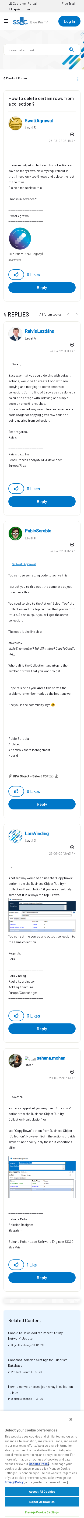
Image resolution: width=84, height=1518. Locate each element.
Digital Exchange (21, 1344)
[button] (16, 274)
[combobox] (42, 49)
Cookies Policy (39, 1464)
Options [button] (77, 78)
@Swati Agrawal (24, 564)
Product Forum (16, 78)
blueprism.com (19, 9)
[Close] (71, 1419)
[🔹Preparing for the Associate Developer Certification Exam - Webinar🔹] (68, 314)
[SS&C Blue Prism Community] (30, 21)
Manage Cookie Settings (42, 1512)
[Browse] (8, 20)
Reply (42, 287)
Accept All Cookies (42, 1491)
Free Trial (68, 3)
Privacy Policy (14, 1482)
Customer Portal (24, 3)
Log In (69, 21)
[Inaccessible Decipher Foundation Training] (76, 314)
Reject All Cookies (42, 1502)
